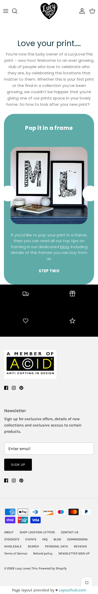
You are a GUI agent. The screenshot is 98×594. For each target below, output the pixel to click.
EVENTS (30, 539)
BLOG (57, 539)
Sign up (18, 465)
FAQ (45, 539)
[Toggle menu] (5, 11)
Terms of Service (15, 553)
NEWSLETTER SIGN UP (74, 553)
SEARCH (33, 546)
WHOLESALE (13, 546)
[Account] (81, 11)
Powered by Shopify (53, 568)
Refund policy (43, 553)
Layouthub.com (72, 590)
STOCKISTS (11, 539)
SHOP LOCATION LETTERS (37, 532)
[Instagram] (14, 388)
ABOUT (9, 532)
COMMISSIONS (77, 539)
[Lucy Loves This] (49, 11)
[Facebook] (6, 388)
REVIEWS (80, 546)
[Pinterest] (21, 388)
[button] (90, 193)
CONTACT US (69, 532)
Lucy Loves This (26, 568)
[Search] (17, 11)
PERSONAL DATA (56, 546)
